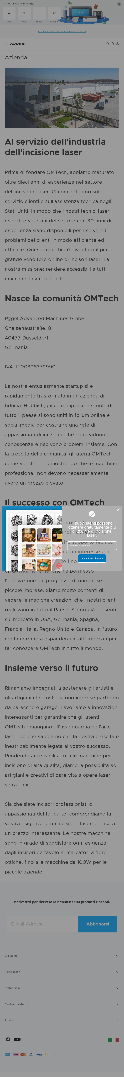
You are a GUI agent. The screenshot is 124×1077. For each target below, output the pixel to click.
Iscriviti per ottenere (92, 558)
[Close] (118, 510)
